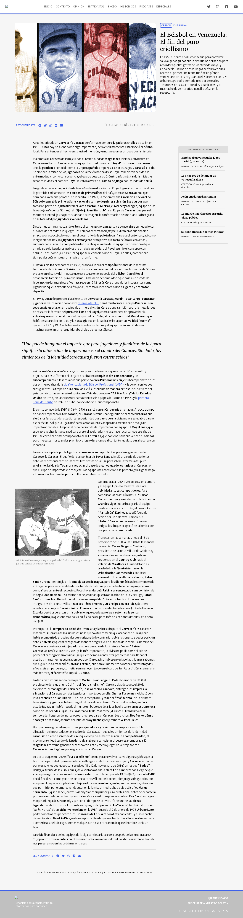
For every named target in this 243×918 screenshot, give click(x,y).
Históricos (128, 6)
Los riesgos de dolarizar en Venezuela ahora (198, 177)
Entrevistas (96, 6)
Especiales (163, 6)
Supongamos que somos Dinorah (202, 231)
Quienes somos (218, 898)
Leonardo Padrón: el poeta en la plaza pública (202, 215)
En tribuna (180, 25)
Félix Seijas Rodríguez (119, 125)
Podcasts (146, 6)
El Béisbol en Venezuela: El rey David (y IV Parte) (200, 159)
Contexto (63, 6)
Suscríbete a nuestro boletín (208, 903)
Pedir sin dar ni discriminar (198, 196)
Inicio (48, 6)
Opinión (78, 6)
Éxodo (112, 6)
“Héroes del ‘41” (88, 303)
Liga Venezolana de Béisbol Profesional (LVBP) (94, 384)
